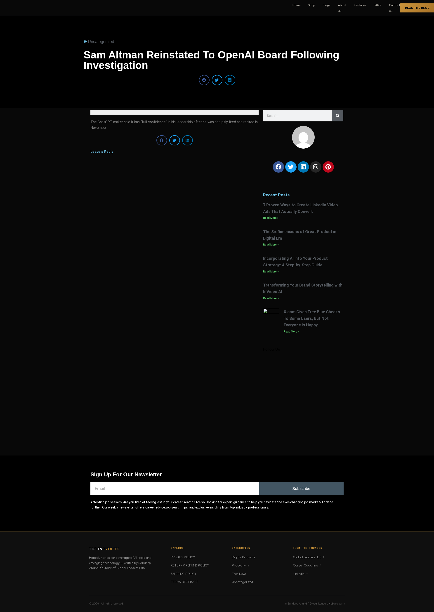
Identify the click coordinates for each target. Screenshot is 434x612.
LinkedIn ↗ (300, 574)
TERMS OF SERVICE (184, 582)
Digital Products (243, 557)
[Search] (337, 115)
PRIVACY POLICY (183, 557)
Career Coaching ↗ (307, 565)
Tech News (239, 574)
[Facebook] (278, 167)
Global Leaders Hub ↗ (309, 557)
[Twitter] (291, 167)
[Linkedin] (303, 167)
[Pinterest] (328, 167)
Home (296, 5)
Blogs (326, 5)
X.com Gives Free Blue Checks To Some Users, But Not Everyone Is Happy (312, 318)
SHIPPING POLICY (183, 574)
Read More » (271, 217)
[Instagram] (315, 167)
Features (360, 5)
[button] (204, 80)
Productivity (240, 565)
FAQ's (377, 5)
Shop (311, 5)
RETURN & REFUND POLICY (190, 565)
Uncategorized (242, 582)
